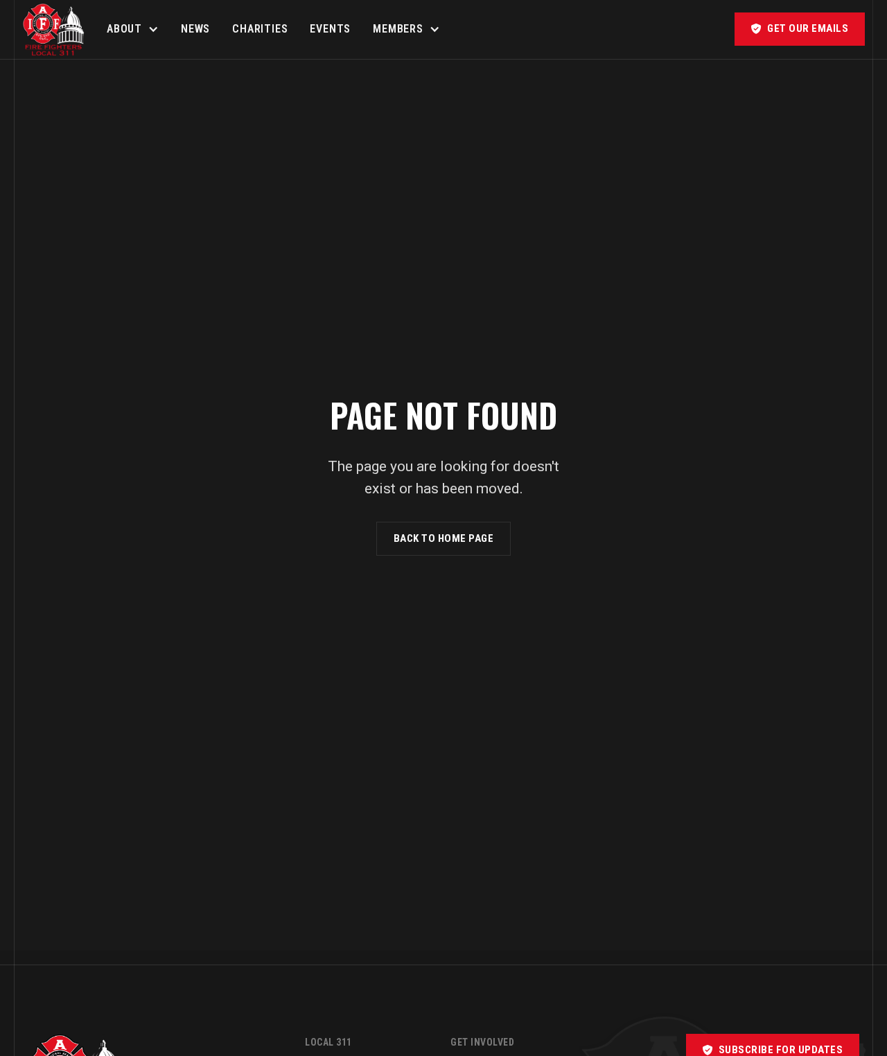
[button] (133, 29)
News (195, 28)
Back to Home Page (444, 538)
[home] (53, 29)
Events (330, 28)
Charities (260, 28)
